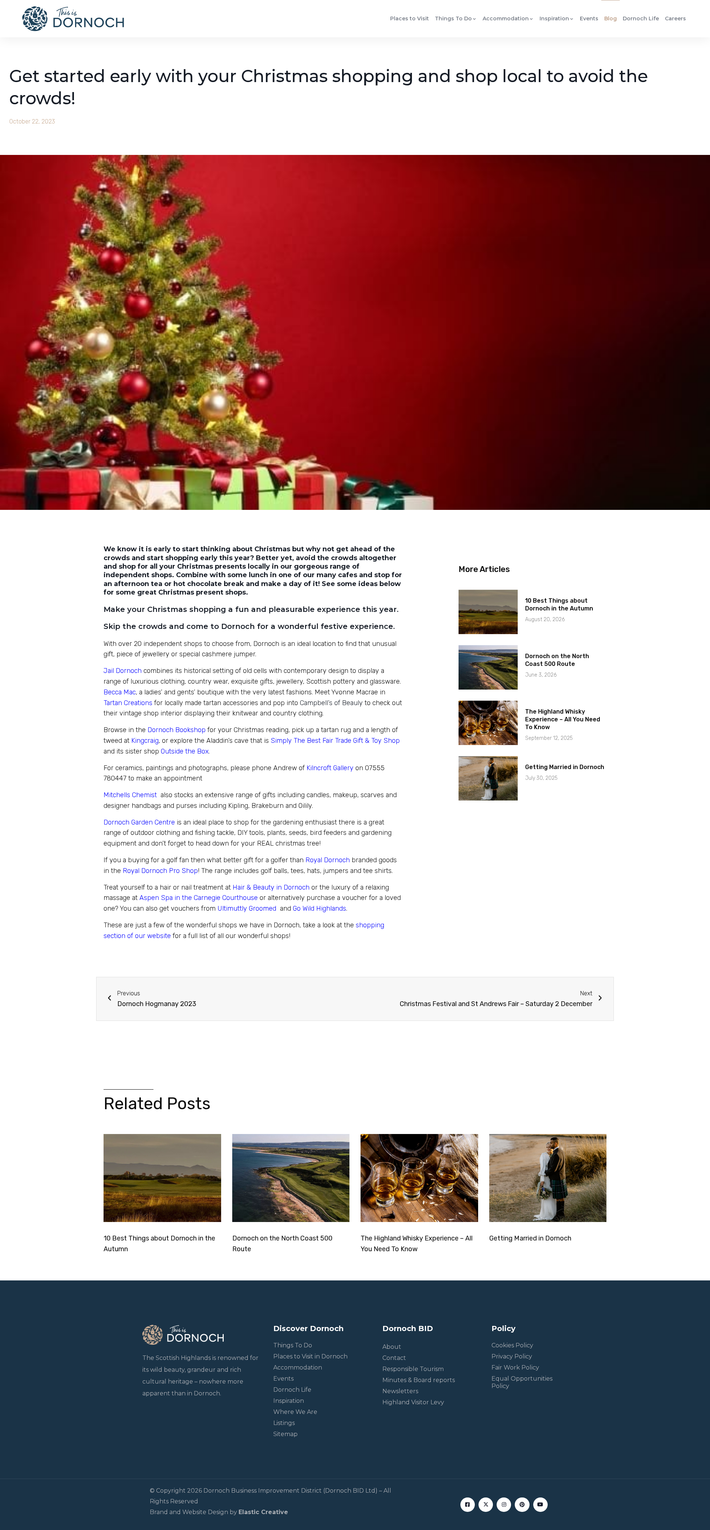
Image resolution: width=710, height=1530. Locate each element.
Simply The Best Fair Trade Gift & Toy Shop (335, 741)
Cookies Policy (512, 1345)
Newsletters (400, 1391)
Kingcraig (145, 741)
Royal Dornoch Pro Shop (160, 871)
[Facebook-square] (467, 1504)
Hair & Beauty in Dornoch (271, 887)
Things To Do (453, 18)
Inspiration (554, 18)
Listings (284, 1422)
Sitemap (285, 1434)
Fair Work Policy (515, 1367)
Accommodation (506, 18)
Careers (675, 18)
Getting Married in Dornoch (564, 767)
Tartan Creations (128, 703)
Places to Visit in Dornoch (310, 1356)
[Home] (73, 18)
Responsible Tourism (413, 1368)
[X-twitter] (486, 1504)
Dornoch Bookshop (177, 730)
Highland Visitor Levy (413, 1402)
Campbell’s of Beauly (332, 703)
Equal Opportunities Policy (521, 1382)
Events (589, 18)
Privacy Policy (511, 1356)
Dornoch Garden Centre (139, 822)
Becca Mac (120, 692)
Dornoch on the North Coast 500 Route (557, 660)
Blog (610, 18)
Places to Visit (409, 18)
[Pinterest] (522, 1504)
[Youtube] (540, 1504)
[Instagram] (504, 1504)
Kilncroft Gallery (330, 768)
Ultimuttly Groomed (246, 908)
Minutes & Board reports (418, 1380)
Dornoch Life (641, 18)
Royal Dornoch (327, 860)
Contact (394, 1357)
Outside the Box (185, 751)
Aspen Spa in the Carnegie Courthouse (198, 898)
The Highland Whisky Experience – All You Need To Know (562, 719)
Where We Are (295, 1411)
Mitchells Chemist (130, 795)
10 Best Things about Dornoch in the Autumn (559, 604)
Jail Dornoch (123, 671)
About (391, 1346)
